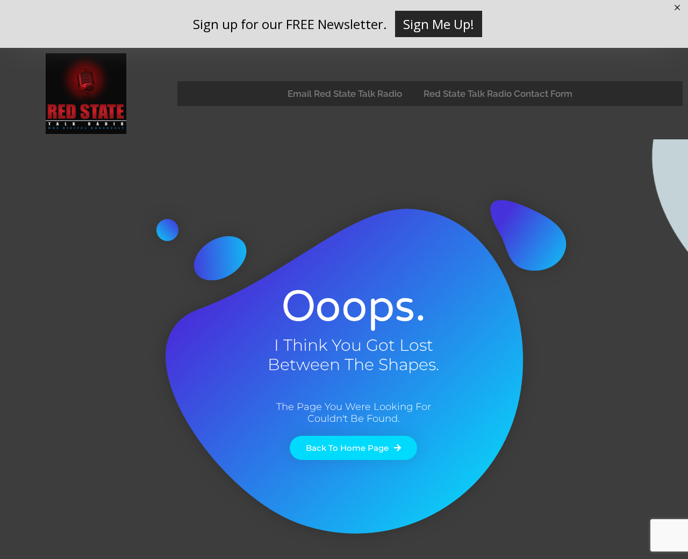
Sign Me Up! (438, 24)
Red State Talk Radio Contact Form (498, 93)
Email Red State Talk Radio (345, 93)
